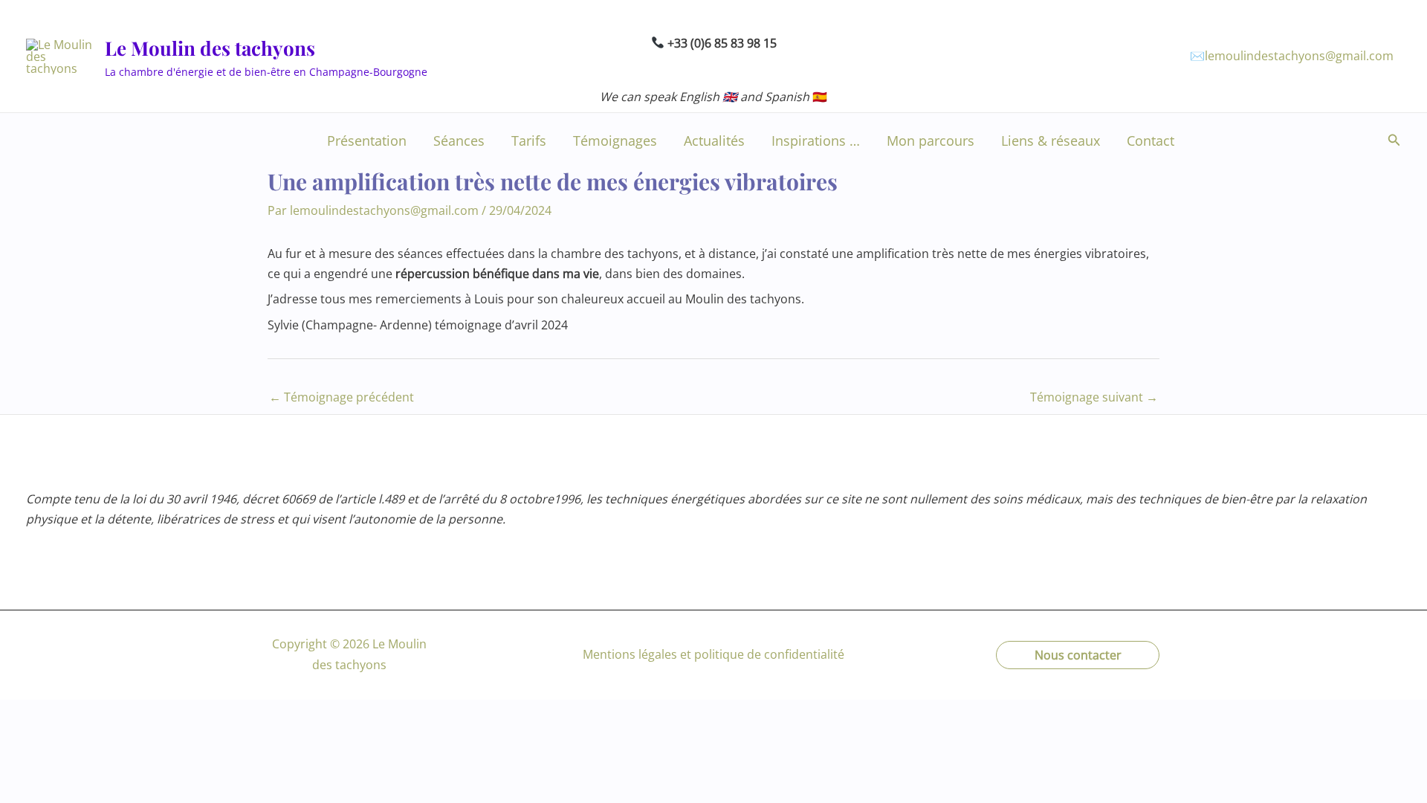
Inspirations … (815, 140)
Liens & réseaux (1050, 140)
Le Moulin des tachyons (210, 48)
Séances (459, 140)
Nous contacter (1078, 655)
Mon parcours (930, 140)
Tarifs (528, 140)
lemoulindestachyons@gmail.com (1299, 56)
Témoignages (615, 140)
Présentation (367, 140)
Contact (1150, 140)
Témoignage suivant (1094, 397)
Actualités (714, 140)
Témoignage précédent (341, 397)
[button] (1394, 140)
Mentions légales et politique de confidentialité (713, 654)
